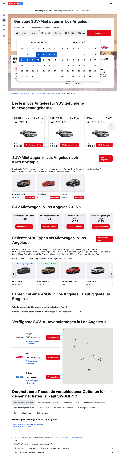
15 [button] (27, 65)
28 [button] (22, 76)
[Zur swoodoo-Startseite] (15, 3)
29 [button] (27, 76)
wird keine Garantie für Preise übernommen (69, 437)
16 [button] (33, 65)
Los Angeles (51, 93)
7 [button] (21, 60)
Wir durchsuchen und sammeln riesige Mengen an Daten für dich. (42, 448)
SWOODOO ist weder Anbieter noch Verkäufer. (34, 444)
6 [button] (54, 54)
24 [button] (38, 71)
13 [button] (55, 60)
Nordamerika (25, 93)
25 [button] (44, 71)
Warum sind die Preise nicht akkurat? (29, 452)
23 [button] (33, 71)
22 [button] (27, 71)
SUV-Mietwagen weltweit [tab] (24, 408)
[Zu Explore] (4, 29)
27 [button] (55, 71)
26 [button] (49, 71)
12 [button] (49, 60)
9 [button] (32, 60)
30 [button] (33, 76)
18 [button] (44, 65)
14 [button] (22, 65)
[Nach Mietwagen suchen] (4, 20)
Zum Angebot (30, 197)
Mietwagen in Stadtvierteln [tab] (48, 402)
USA (33, 93)
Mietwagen (15, 93)
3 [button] (38, 54)
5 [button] (49, 54)
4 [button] (43, 54)
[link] (106, 158)
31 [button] (90, 76)
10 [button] (38, 60)
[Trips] (4, 36)
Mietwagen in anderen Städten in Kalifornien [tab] (56, 408)
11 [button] (44, 60)
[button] (3, 3)
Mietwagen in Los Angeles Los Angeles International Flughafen (28, 425)
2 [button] (32, 54)
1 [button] (27, 54)
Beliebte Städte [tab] (42, 413)
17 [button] (38, 65)
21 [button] (22, 71)
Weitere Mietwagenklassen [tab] (94, 402)
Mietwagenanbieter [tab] (71, 402)
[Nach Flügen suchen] (4, 10)
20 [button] (55, 65)
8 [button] (27, 60)
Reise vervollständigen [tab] (23, 413)
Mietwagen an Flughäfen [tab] (23, 402)
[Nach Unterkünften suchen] (4, 15)
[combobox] (20, 27)
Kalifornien (41, 93)
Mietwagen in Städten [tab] (86, 408)
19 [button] (49, 65)
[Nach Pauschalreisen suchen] (4, 25)
